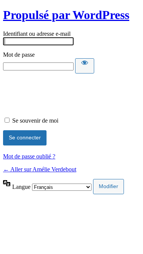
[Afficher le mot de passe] (84, 65)
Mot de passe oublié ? (29, 156)
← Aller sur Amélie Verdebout (39, 169)
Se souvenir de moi (35, 120)
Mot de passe (19, 54)
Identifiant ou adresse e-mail (37, 33)
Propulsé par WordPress (66, 15)
